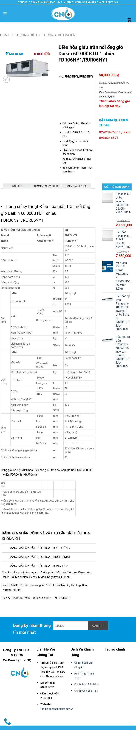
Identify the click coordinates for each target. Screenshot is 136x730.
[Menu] (5, 13)
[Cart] (128, 19)
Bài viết (17, 186)
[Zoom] (6, 79)
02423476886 (109, 132)
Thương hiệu (26, 35)
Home (5, 35)
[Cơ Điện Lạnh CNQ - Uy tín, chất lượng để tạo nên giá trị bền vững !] (63, 13)
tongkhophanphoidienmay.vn (56, 708)
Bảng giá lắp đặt (76, 186)
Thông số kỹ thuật (47, 186)
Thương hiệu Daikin (59, 35)
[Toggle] (5, 548)
